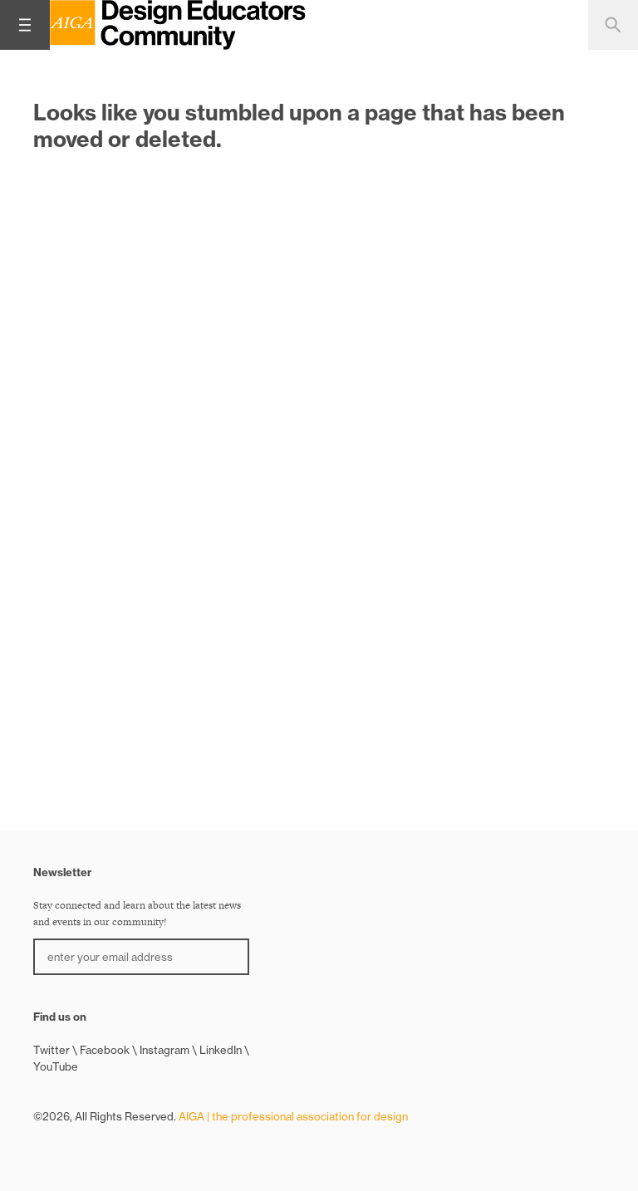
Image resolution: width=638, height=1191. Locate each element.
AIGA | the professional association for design (293, 1116)
